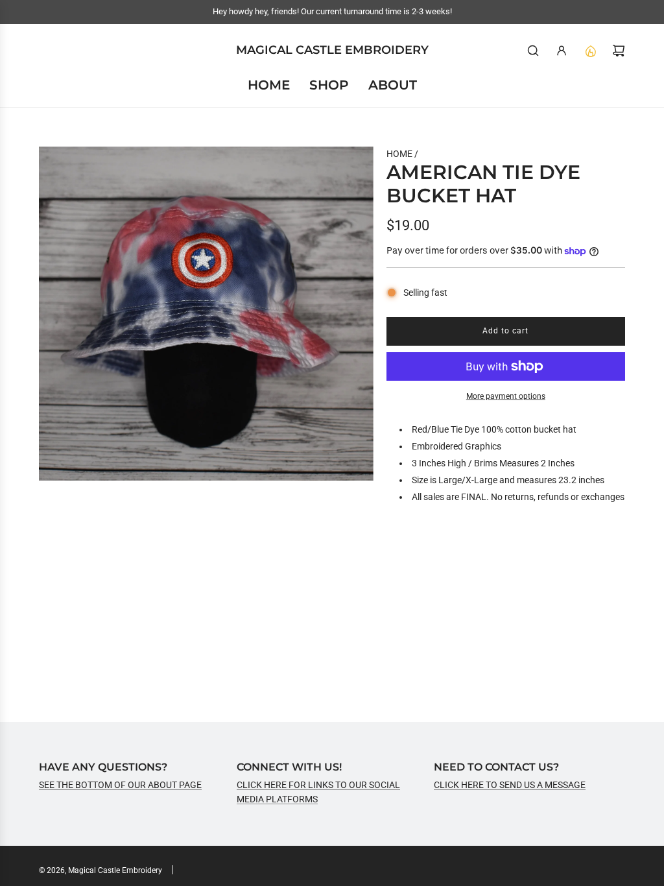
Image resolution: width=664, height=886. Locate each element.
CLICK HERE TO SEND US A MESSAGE (510, 785)
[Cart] (618, 50)
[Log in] (561, 50)
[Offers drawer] (590, 50)
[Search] (533, 50)
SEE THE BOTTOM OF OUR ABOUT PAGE (120, 785)
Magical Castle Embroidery (332, 50)
